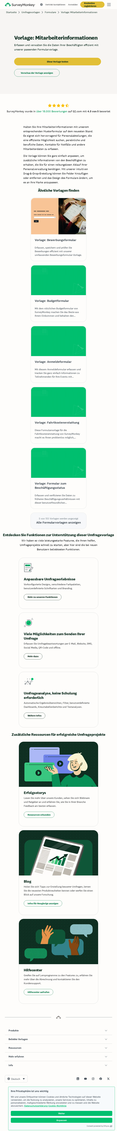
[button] (58, 1030)
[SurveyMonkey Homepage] (20, 5)
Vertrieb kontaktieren (55, 4)
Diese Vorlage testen (57, 61)
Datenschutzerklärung (36, 1105)
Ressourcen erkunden (39, 814)
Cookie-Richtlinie (57, 1105)
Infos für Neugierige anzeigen (43, 903)
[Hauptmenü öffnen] (109, 5)
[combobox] (16, 1078)
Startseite (11, 12)
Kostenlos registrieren (90, 4)
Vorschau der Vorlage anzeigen (37, 72)
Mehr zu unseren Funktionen (43, 597)
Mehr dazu (33, 656)
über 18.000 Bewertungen (51, 111)
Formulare (50, 12)
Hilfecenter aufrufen (38, 992)
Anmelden (73, 4)
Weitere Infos (34, 715)
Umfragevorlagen (30, 12)
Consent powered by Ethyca (98, 1126)
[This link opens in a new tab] (78, 1079)
